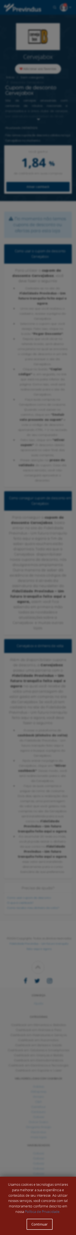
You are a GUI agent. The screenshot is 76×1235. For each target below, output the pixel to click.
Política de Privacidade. (42, 1211)
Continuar (39, 1224)
